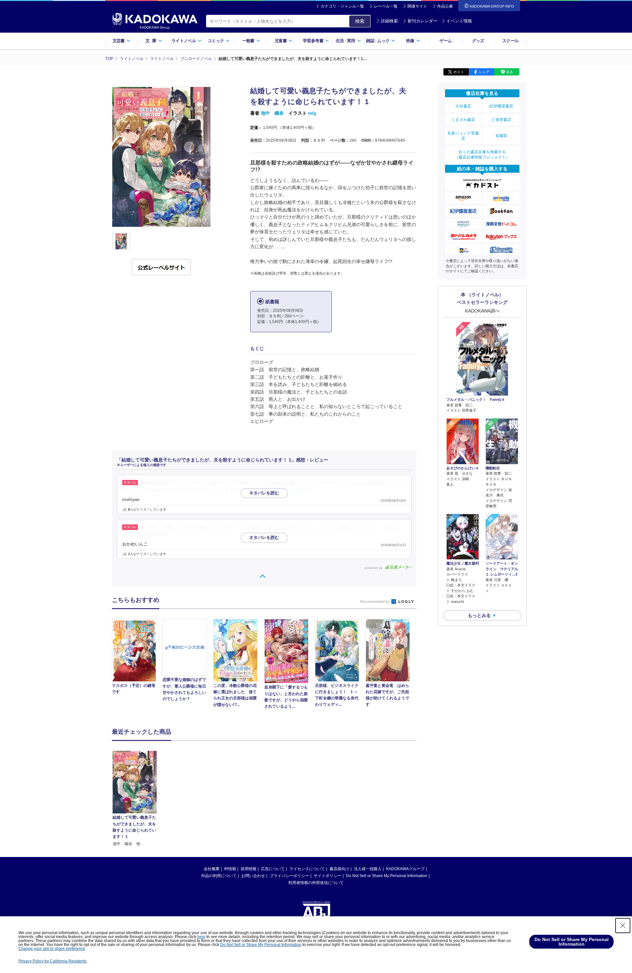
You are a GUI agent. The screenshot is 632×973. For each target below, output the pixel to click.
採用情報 (248, 869)
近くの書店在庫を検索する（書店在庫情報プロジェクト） (482, 155)
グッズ (478, 40)
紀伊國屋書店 (501, 106)
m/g (312, 113)
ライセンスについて (307, 869)
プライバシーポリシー (289, 875)
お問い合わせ (253, 875)
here (201, 937)
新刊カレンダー (422, 20)
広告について (273, 869)
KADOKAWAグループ (405, 869)
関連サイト (417, 6)
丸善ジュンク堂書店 (463, 136)
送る (509, 72)
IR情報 (230, 869)
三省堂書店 (501, 119)
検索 (359, 21)
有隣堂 (501, 135)
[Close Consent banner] (623, 925)
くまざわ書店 (463, 119)
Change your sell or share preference (51, 949)
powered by (374, 568)
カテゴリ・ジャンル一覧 (342, 6)
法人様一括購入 (368, 869)
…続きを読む (299, 489)
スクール (510, 40)
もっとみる (479, 615)
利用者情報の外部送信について (316, 882)
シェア (484, 72)
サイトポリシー (327, 875)
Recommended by (375, 602)
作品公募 (445, 6)
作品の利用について (219, 875)
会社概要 (212, 869)
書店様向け (339, 869)
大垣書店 (463, 106)
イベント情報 (459, 20)
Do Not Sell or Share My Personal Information (386, 876)
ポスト (458, 72)
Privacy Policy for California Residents (52, 961)
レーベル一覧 (386, 6)
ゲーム (445, 40)
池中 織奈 (272, 113)
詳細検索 (389, 20)
